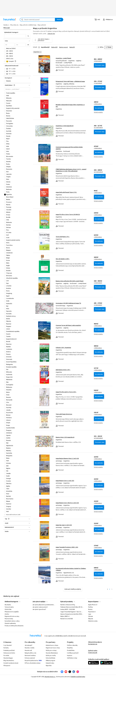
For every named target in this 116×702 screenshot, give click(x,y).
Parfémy (90, 607)
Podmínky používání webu (78, 677)
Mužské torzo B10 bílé (66, 619)
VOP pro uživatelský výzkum (32, 663)
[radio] (5, 69)
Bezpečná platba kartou (31, 661)
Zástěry (7, 614)
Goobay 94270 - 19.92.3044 (67, 609)
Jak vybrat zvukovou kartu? (40, 607)
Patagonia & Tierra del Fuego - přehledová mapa (70, 81)
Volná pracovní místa (9, 653)
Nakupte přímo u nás (30, 653)
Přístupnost (6, 666)
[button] (15, 36)
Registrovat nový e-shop (53, 648)
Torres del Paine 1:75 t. (63, 237)
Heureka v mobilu (29, 648)
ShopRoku (70, 648)
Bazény (90, 609)
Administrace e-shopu (52, 645)
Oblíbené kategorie (11, 602)
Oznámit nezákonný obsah (10, 663)
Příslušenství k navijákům (12, 612)
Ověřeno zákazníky (72, 645)
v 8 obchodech (98, 61)
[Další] (112, 589)
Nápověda (48, 666)
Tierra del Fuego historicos (64, 414)
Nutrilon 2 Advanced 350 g (67, 605)
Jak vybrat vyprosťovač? (39, 609)
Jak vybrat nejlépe (38, 602)
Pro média (6, 655)
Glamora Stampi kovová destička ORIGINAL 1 (72, 614)
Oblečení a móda (92, 621)
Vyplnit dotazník (92, 653)
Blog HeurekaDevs (8, 661)
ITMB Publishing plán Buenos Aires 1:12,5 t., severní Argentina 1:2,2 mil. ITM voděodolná (71, 170)
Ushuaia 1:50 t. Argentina (63, 348)
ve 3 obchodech (98, 172)
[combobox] (37, 19)
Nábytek (90, 619)
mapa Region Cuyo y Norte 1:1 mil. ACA (67, 503)
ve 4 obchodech (98, 438)
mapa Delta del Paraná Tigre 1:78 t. (66, 192)
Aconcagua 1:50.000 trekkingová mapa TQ (68, 303)
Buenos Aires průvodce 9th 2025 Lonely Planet (69, 281)
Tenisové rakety (9, 607)
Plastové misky (9, 619)
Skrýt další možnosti (11, 514)
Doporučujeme (93, 602)
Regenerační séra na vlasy (12, 616)
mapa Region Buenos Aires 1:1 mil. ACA (67, 458)
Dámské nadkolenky (10, 623)
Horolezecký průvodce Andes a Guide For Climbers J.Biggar (71, 569)
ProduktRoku (70, 650)
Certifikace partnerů (72, 653)
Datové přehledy (50, 658)
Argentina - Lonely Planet (63, 58)
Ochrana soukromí (30, 658)
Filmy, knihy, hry (14, 25)
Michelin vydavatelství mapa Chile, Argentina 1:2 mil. (72, 109)
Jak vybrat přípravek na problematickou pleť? (44, 605)
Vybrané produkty (66, 602)
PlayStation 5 (92, 612)
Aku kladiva (8, 605)
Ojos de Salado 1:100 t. (63, 259)
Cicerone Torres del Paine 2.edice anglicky (68, 325)
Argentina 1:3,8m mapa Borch (64, 126)
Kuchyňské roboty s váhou (12, 621)
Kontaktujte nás (92, 644)
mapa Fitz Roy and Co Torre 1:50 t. (66, 392)
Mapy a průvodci (42, 25)
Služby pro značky (51, 655)
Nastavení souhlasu (30, 655)
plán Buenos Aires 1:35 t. (63, 370)
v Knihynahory (98, 104)
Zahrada (90, 616)
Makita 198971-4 (64, 616)
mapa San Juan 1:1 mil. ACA (64, 525)
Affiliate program (50, 661)
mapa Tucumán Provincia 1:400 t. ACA (67, 547)
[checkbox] (5, 48)
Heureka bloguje (8, 658)
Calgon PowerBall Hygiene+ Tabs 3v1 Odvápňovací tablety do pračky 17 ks (72, 612)
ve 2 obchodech (98, 128)
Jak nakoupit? (28, 645)
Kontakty (6, 648)
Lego (89, 614)
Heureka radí (28, 650)
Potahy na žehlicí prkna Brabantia (14, 626)
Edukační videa (50, 663)
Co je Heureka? (7, 645)
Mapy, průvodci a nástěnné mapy (28, 25)
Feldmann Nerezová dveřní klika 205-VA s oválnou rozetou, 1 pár (72, 607)
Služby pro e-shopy (51, 650)
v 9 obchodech (98, 283)
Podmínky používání (9, 650)
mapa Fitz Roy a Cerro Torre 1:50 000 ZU (68, 214)
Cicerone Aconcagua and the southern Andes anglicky (69, 148)
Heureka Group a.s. (50, 677)
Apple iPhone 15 (92, 605)
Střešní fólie (8, 609)
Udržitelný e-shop (72, 658)
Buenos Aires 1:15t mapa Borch (65, 437)
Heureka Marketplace (52, 653)
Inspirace (69, 655)
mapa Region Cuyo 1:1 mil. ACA (65, 481)
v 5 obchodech (98, 83)
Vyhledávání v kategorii (11, 32)
